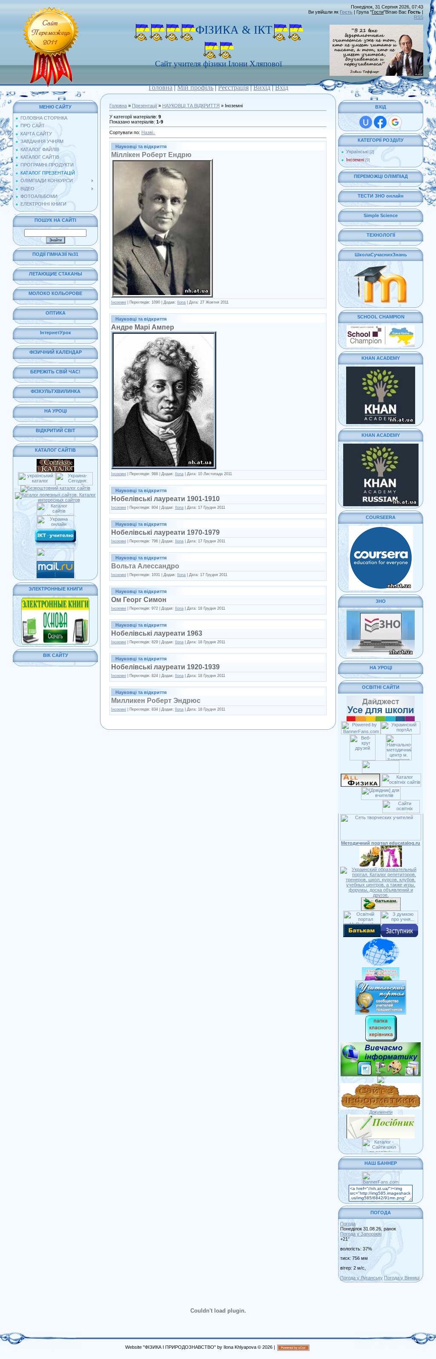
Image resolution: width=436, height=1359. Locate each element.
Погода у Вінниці (401, 1277)
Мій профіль (195, 87)
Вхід (281, 87)
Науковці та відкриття (140, 146)
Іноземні (118, 302)
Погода (348, 1223)
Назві (147, 132)
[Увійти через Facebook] (380, 122)
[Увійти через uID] (365, 122)
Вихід (261, 87)
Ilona (181, 302)
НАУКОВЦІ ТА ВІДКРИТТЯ (191, 105)
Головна (160, 87)
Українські (357, 151)
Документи (381, 1112)
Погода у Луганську (361, 1277)
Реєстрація (233, 87)
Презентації (144, 105)
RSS (418, 17)
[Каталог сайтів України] (55, 504)
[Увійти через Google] (395, 122)
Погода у (361, 1233)
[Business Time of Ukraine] (55, 550)
